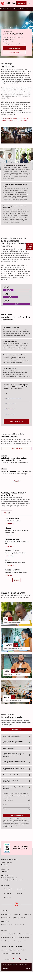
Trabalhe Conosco (24, 937)
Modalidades (12, 934)
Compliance (4, 918)
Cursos (3, 934)
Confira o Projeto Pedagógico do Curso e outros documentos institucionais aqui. (15, 119)
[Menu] (29, 3)
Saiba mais (9, 523)
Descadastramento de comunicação (11, 925)
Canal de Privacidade (8, 826)
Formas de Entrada (24, 934)
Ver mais (16, 481)
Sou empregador (18, 941)
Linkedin (6, 893)
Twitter (18, 893)
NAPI (22, 950)
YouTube (6, 898)
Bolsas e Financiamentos (8, 937)
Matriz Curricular (17, 448)
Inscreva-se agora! (14, 48)
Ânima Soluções (6, 941)
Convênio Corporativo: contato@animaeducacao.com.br (12, 879)
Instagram (20, 889)
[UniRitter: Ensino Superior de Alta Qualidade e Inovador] (8, 3)
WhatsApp (4, 865)
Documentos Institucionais (21, 914)
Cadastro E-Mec (6, 914)
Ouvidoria (4, 921)
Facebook (7, 889)
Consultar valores (14, 52)
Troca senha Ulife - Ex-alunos (9, 953)
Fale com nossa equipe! (16, 815)
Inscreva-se (21, 3)
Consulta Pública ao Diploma (9, 950)
